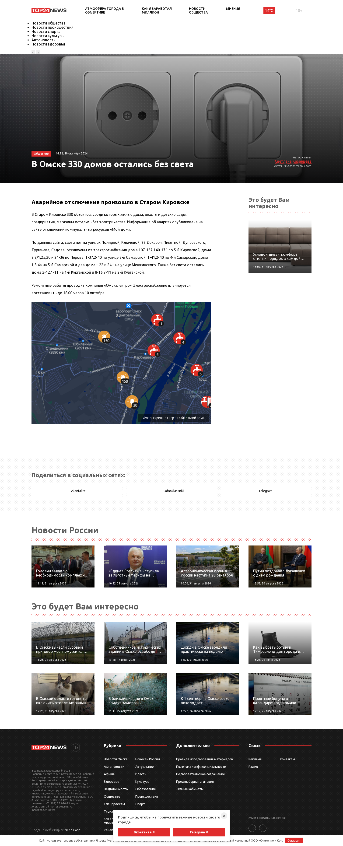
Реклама (255, 759)
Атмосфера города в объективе (104, 10)
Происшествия (146, 796)
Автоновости (44, 40)
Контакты (287, 759)
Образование (145, 789)
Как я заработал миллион (157, 10)
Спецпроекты (114, 804)
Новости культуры (48, 36)
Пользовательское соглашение (200, 774)
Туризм (109, 811)
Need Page (72, 830)
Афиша (109, 774)
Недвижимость (116, 789)
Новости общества (198, 10)
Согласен (293, 840)
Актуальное (144, 767)
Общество (112, 796)
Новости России (147, 759)
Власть (141, 774)
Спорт (140, 804)
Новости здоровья (48, 44)
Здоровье (111, 781)
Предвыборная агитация (195, 781)
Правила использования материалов (204, 759)
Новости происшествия (53, 27)
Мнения (233, 8)
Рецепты (110, 830)
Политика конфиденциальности (201, 767)
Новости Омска (115, 759)
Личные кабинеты (189, 789)
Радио (253, 767)
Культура (142, 781)
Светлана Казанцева (293, 161)
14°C (269, 10)
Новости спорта (46, 31)
